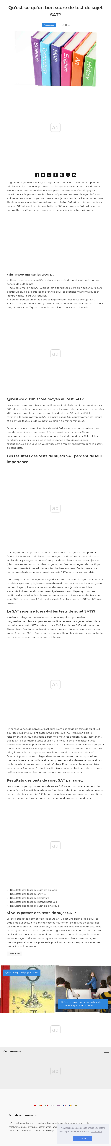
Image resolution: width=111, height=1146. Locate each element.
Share (67, 25)
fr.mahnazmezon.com (23, 1115)
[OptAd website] (95, 271)
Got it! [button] (83, 1138)
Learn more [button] (96, 1131)
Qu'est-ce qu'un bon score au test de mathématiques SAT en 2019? (81, 1004)
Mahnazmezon (12, 1051)
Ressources (49, 25)
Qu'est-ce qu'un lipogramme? (21, 972)
